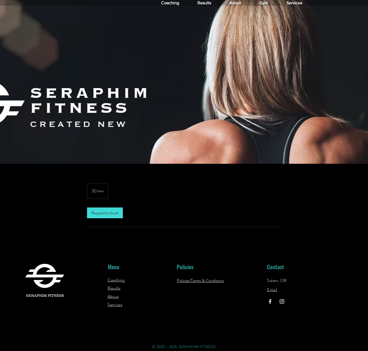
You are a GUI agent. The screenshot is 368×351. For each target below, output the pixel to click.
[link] (105, 212)
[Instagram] (282, 301)
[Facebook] (270, 301)
